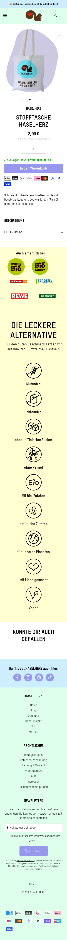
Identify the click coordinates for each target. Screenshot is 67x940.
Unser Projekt (33, 721)
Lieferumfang (14, 232)
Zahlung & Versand (33, 765)
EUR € (31, 884)
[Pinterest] (39, 677)
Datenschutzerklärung (33, 760)
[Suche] (56, 15)
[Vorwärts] (43, 99)
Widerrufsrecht (33, 771)
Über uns (33, 716)
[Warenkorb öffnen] (62, 15)
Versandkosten (42, 139)
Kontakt (33, 732)
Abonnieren (34, 851)
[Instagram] (28, 677)
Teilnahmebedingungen (33, 787)
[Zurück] (23, 99)
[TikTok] (50, 677)
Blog (33, 726)
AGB (33, 776)
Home (33, 705)
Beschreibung (14, 220)
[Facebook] (17, 677)
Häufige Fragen (33, 755)
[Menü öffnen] (5, 15)
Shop (33, 710)
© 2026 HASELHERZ (33, 892)
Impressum (33, 781)
